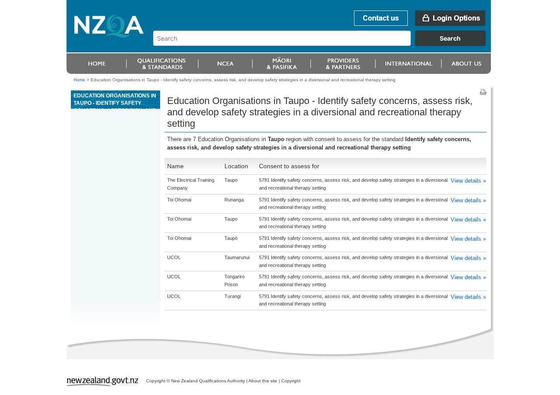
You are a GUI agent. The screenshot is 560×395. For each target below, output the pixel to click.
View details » (468, 180)
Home (79, 79)
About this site (262, 380)
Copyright (291, 380)
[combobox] (323, 44)
